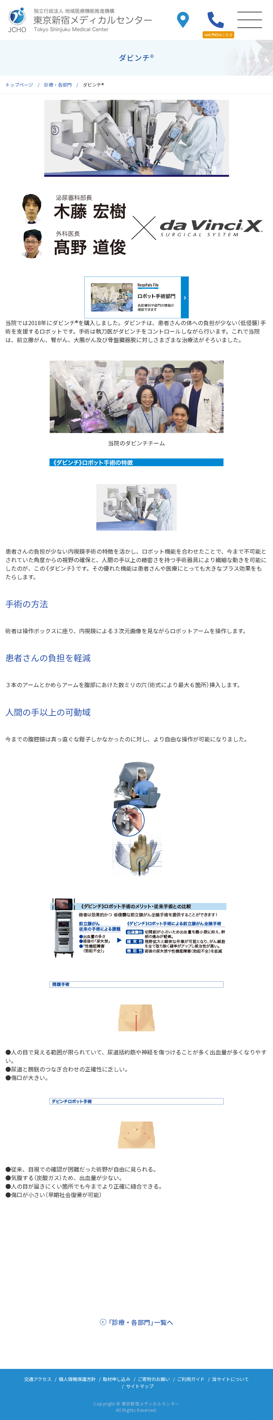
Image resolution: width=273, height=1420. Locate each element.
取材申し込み (116, 1379)
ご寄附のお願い (154, 1379)
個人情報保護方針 (77, 1379)
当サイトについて (230, 1379)
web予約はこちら (218, 34)
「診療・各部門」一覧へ (140, 1322)
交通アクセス (38, 1379)
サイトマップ (140, 1386)
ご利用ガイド (191, 1379)
